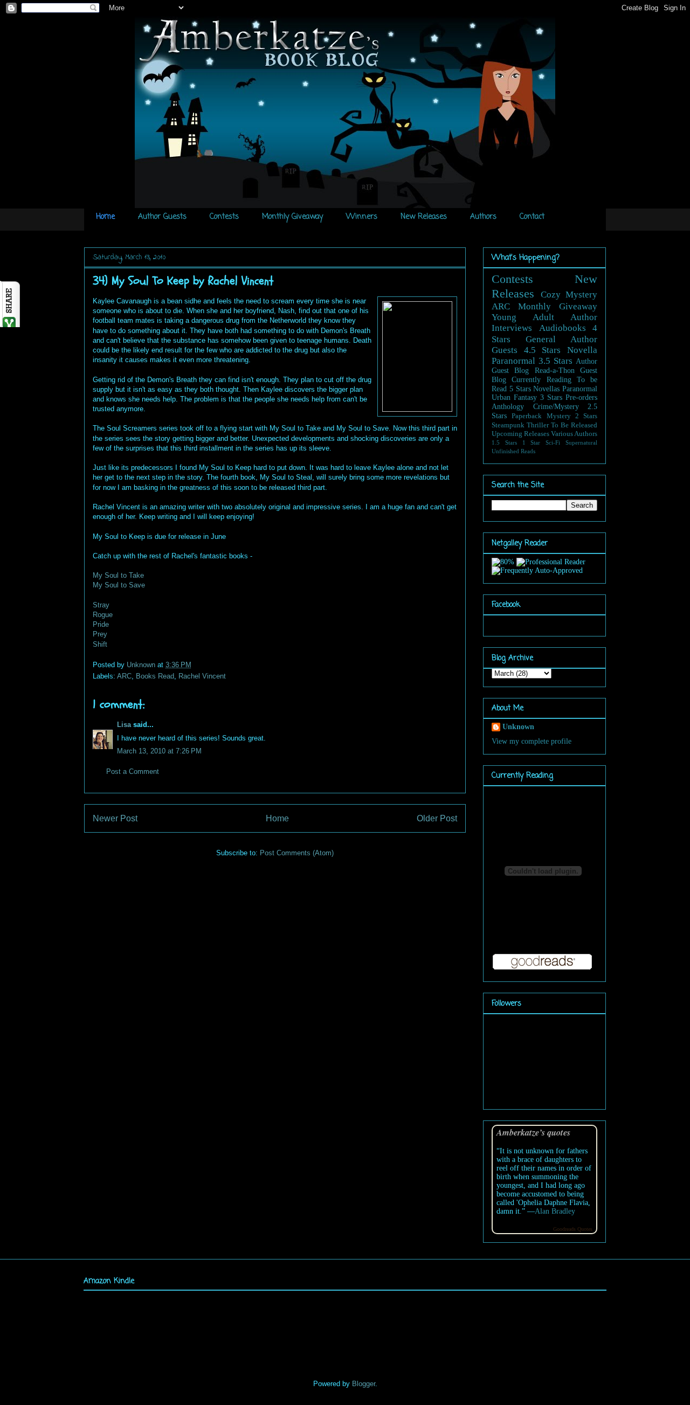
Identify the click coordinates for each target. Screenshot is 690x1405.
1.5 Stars (504, 442)
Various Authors (574, 434)
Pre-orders (581, 397)
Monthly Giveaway (292, 217)
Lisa (124, 725)
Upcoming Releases (520, 434)
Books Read (155, 676)
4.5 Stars (542, 350)
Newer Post (115, 818)
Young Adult (523, 317)
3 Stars (551, 397)
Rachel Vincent (202, 676)
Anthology (508, 407)
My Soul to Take (118, 575)
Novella (582, 350)
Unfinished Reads (513, 451)
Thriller (538, 425)
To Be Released (574, 425)
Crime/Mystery (556, 407)
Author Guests (162, 217)
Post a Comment (132, 771)
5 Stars (520, 389)
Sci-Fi (553, 442)
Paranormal (513, 361)
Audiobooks (562, 328)
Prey (100, 634)
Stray (101, 605)
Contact (532, 217)
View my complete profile (531, 741)
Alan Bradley (555, 1211)
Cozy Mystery (569, 294)
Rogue (103, 615)
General (541, 339)
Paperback (527, 416)
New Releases (424, 217)
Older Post (437, 818)
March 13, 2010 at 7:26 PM (159, 751)
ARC (124, 676)
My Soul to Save (119, 585)
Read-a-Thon (555, 370)
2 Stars (586, 416)
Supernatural (581, 442)
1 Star (531, 442)
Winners (361, 217)
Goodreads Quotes (572, 1229)
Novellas (546, 389)
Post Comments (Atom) (297, 853)
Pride (101, 624)
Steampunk (508, 425)
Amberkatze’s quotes (533, 1132)
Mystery (559, 416)
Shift (100, 644)
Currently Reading (541, 380)
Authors (483, 217)
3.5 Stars (555, 361)
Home (105, 217)
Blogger (363, 1384)
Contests (224, 217)
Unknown (142, 665)
